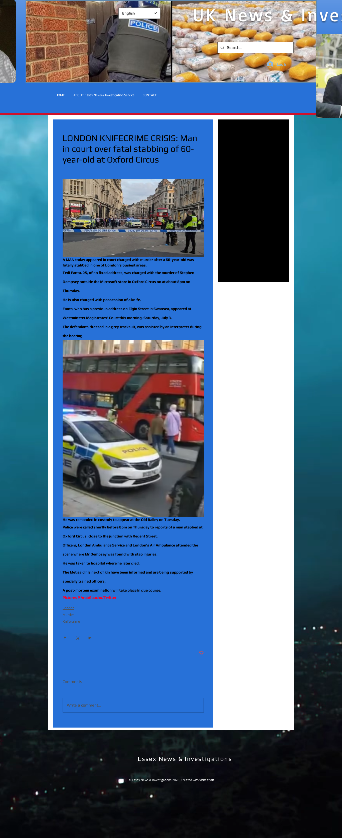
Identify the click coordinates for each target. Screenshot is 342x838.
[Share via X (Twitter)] (77, 637)
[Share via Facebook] (65, 637)
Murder (68, 615)
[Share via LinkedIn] (89, 637)
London (68, 608)
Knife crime (71, 621)
